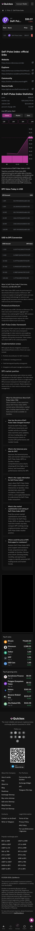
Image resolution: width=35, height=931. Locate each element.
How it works (6, 777)
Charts (7, 115)
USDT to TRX (6, 858)
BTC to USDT (22, 851)
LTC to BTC (22, 869)
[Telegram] (11, 732)
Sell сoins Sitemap (8, 802)
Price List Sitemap (8, 809)
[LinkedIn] (15, 732)
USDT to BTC (6, 869)
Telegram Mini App (25, 790)
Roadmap (5, 791)
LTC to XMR (22, 844)
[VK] (11, 737)
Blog (3, 788)
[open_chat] (31, 920)
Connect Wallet (21, 4)
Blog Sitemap (6, 805)
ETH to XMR (22, 848)
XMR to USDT (6, 844)
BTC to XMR (6, 841)
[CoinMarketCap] (17, 741)
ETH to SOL (22, 855)
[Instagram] (23, 737)
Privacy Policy (24, 822)
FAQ (3, 781)
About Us (5, 784)
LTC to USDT (6, 855)
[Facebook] (15, 736)
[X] (19, 732)
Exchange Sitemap (8, 795)
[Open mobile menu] (32, 4)
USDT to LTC (6, 848)
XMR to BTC (22, 858)
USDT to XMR (22, 841)
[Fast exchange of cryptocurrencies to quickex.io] (7, 3)
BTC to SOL (22, 865)
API (20, 786)
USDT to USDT (7, 862)
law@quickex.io (19, 913)
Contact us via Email (9, 818)
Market (18, 115)
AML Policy (23, 825)
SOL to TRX (5, 851)
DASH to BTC (6, 865)
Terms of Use (23, 818)
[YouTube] (19, 737)
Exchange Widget (25, 783)
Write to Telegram (8, 822)
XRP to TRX (22, 862)
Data (28, 115)
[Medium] (23, 732)
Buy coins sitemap (8, 798)
